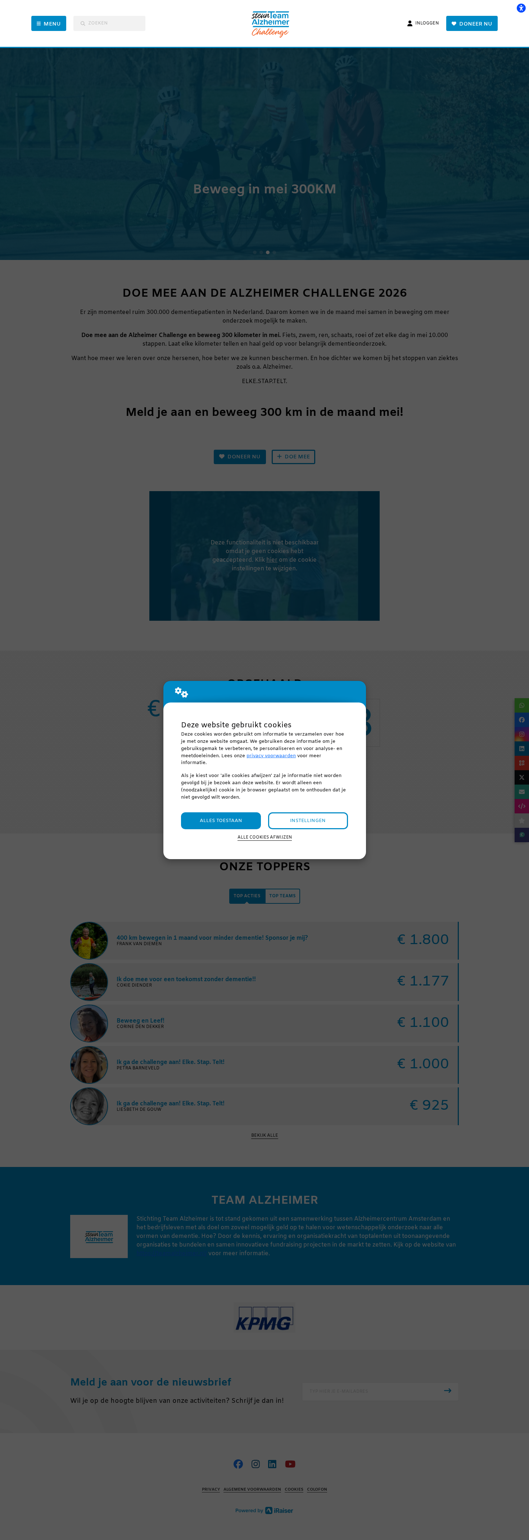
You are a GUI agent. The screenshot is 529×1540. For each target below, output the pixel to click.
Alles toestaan (221, 821)
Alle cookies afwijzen (265, 837)
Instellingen (308, 821)
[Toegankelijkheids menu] (521, 8)
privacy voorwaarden (271, 756)
